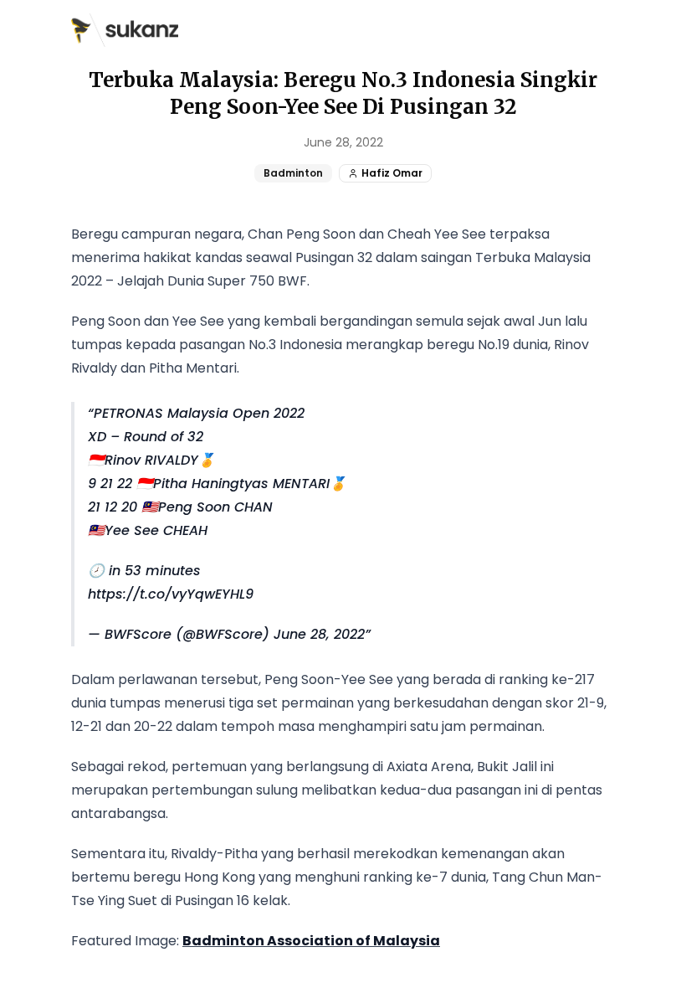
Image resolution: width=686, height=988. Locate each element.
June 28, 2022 (319, 634)
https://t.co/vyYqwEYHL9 (170, 594)
